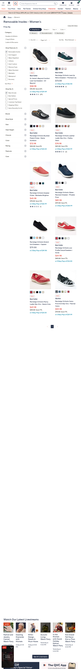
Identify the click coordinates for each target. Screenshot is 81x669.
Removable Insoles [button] (46, 33)
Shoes (10, 17)
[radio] (31, 69)
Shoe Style (9, 119)
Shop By (9, 89)
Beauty (75, 9)
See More (8, 83)
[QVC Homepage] (4, 17)
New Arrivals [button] (59, 33)
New (19, 9)
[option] (40, 12)
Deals (4, 9)
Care (7, 156)
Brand (8, 114)
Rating (8, 146)
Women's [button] (34, 33)
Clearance (51, 9)
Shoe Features (11, 48)
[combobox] (36, 3)
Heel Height (10, 130)
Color (7, 140)
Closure (8, 135)
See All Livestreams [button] (40, 657)
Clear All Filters (73, 25)
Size (7, 124)
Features (9, 151)
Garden (60, 9)
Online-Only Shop (39, 9)
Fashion (68, 9)
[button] (3, 4)
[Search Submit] (55, 3)
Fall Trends (27, 9)
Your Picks (11, 9)
